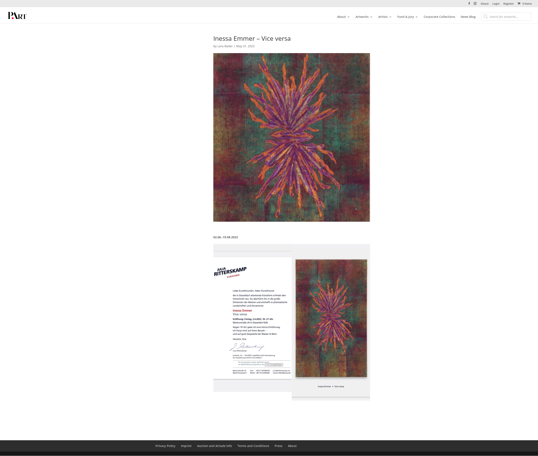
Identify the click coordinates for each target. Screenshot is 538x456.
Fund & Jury (405, 17)
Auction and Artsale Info (214, 446)
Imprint (186, 446)
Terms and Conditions (253, 446)
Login (496, 3)
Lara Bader (225, 46)
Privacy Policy (165, 446)
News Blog (468, 17)
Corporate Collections (439, 17)
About (485, 3)
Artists (383, 17)
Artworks (362, 17)
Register (508, 3)
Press (278, 446)
